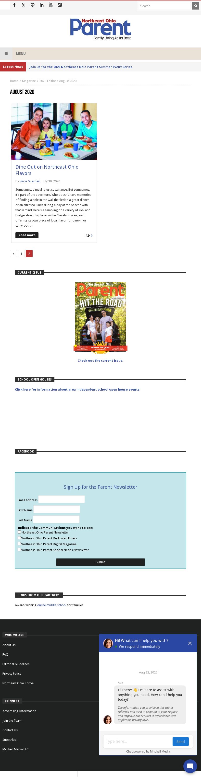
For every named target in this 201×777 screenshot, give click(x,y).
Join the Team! (12, 720)
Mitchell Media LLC (15, 749)
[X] (23, 5)
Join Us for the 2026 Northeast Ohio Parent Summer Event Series (81, 67)
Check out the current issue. (100, 360)
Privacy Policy (11, 673)
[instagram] (59, 5)
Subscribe (9, 740)
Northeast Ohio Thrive (18, 683)
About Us (8, 645)
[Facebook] (14, 5)
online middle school (52, 605)
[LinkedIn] (41, 5)
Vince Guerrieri (30, 181)
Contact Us (10, 730)
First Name (25, 510)
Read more (27, 235)
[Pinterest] (32, 5)
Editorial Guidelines (15, 664)
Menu (21, 54)
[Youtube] (50, 5)
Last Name (25, 520)
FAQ (5, 654)
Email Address (28, 500)
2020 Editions (48, 81)
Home (14, 81)
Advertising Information (19, 711)
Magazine (29, 81)
